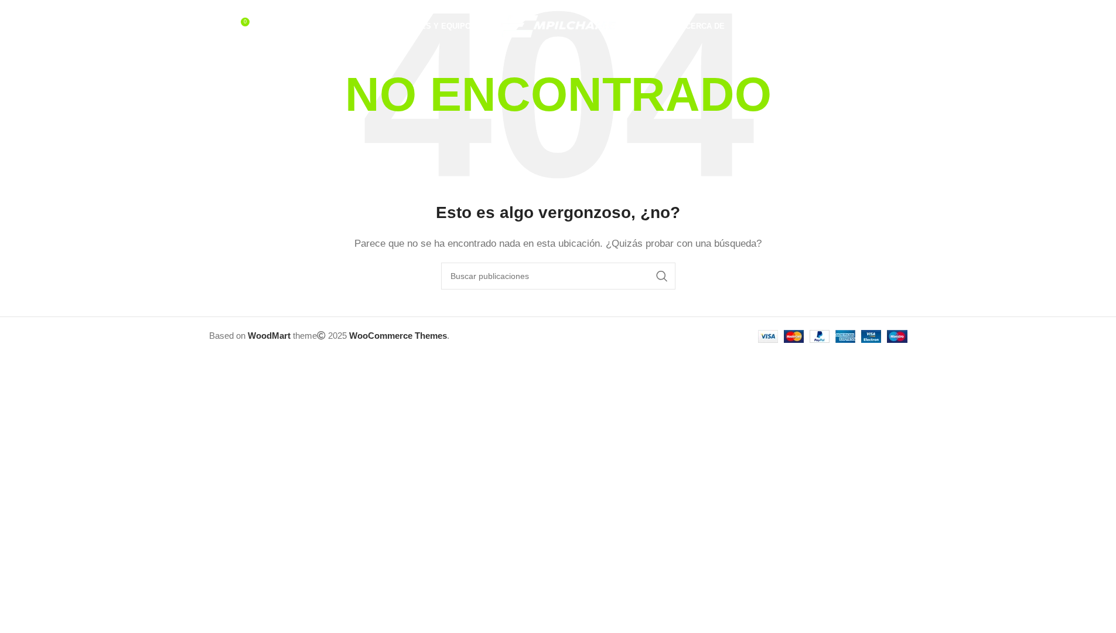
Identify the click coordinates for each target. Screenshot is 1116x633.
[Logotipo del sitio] (558, 25)
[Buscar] (215, 26)
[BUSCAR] (662, 276)
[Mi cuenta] (854, 26)
